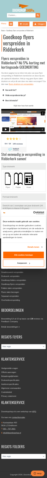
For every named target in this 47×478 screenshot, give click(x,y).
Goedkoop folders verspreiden (13, 280)
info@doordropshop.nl (12, 433)
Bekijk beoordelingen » (10, 327)
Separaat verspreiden (10, 296)
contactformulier (18, 417)
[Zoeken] (38, 15)
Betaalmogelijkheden (9, 376)
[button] (11, 24)
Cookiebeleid (6, 392)
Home (3, 30)
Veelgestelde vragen (9, 368)
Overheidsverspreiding (10, 300)
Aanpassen (22, 263)
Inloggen (41, 24)
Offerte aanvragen (8, 372)
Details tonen (33, 247)
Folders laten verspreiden (11, 288)
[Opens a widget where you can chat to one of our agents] (37, 474)
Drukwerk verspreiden (10, 276)
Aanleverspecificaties (10, 384)
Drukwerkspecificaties (10, 380)
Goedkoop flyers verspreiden (13, 284)
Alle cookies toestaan (23, 255)
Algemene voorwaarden (11, 388)
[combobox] (21, 15)
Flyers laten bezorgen (10, 292)
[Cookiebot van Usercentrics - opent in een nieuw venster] (33, 212)
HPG (34, 411)
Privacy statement (8, 396)
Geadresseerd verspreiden (12, 272)
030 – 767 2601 (9, 429)
